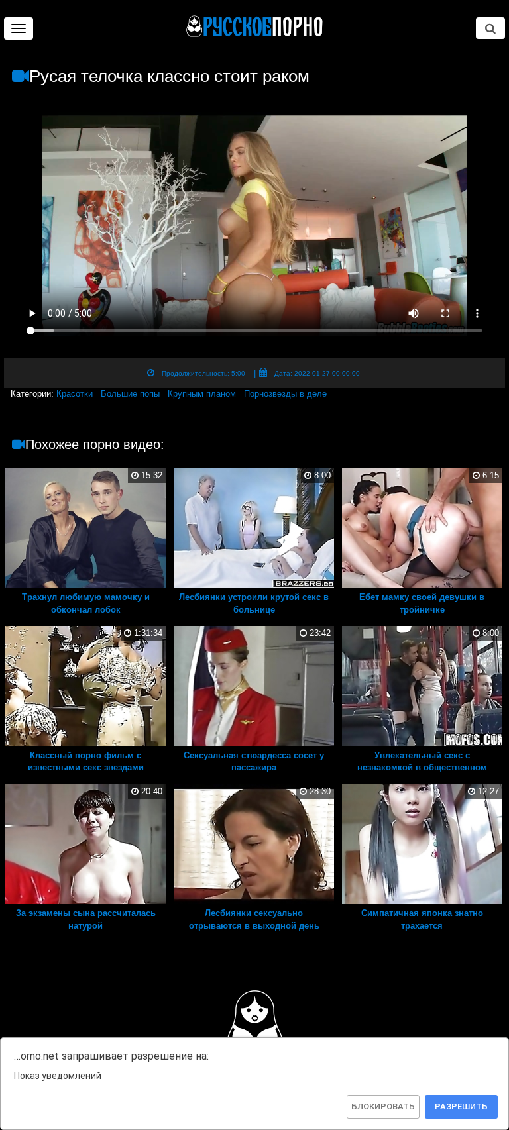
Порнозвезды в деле (285, 394)
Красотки (74, 394)
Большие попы (130, 394)
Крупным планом (202, 394)
